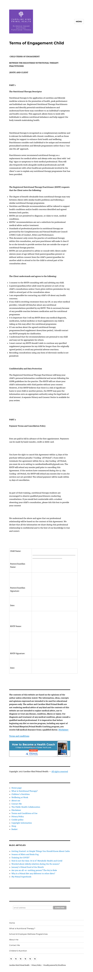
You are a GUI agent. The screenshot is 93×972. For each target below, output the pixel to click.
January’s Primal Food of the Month (27, 867)
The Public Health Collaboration (25, 807)
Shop (13, 826)
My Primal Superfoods (21, 877)
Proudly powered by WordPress (54, 965)
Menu (79, 21)
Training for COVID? (20, 857)
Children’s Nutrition (20, 794)
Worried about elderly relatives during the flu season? (35, 864)
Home (12, 923)
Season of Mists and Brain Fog (25, 854)
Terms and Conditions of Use (24, 813)
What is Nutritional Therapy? (24, 791)
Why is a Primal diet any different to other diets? (33, 873)
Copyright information (21, 823)
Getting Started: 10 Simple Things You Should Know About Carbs (40, 851)
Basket (14, 829)
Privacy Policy (17, 816)
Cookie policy (17, 820)
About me (15, 800)
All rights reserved (59, 771)
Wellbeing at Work (19, 797)
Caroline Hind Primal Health (19, 965)
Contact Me (16, 804)
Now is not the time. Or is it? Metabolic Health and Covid (36, 861)
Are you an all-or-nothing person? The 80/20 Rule (34, 870)
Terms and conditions (19, 736)
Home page (16, 788)
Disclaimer (64, 730)
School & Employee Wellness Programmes (28, 934)
